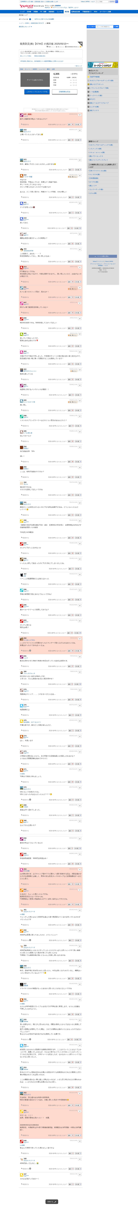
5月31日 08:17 (73, 838)
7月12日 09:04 (73, 604)
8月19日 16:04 (73, 175)
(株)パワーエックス (96, 156)
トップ (22, 11)
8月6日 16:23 (73, 287)
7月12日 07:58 (73, 620)
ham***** (26, 706)
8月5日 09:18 (73, 318)
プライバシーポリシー (96, 264)
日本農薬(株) (93, 178)
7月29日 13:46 (73, 384)
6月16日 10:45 (73, 805)
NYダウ (92, 99)
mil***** (26, 417)
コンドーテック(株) (96, 189)
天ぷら (26, 484)
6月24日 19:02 (73, 720)
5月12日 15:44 (73, 1044)
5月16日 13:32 (73, 945)
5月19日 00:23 (73, 909)
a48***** (26, 1046)
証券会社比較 (76, 11)
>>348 (22, 1145)
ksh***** (26, 891)
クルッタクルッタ (29, 673)
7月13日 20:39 (73, 520)
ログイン (47, 7)
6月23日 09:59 (73, 751)
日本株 (29, 11)
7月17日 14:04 (73, 502)
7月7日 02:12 (73, 656)
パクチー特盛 (28, 176)
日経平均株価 (95, 77)
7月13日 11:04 (73, 558)
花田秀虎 (112, 1)
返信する (26, 124)
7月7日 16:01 (73, 638)
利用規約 (100, 265)
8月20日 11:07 (73, 129)
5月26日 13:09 (73, 853)
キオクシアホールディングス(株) (101, 80)
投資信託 (51, 11)
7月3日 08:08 (73, 689)
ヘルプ (93, 1)
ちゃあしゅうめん (29, 640)
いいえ (78, 124)
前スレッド (79, 66)
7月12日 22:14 (73, 574)
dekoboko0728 (28, 250)
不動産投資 (86, 11)
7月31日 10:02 (73, 351)
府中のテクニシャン (30, 371)
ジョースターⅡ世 (29, 402)
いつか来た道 (28, 433)
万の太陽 (26, 871)
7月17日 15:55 (73, 482)
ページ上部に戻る (103, 256)
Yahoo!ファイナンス (98, 261)
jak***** (26, 386)
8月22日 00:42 (73, 114)
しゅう (26, 116)
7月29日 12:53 (73, 400)
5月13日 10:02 (73, 999)
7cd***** (26, 691)
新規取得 (58, 5)
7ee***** (26, 1176)
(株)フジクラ (94, 110)
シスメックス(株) (95, 149)
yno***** (26, 606)
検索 (116, 1)
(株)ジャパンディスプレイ (98, 160)
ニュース (59, 11)
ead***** (26, 335)
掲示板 (67, 11)
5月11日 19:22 (73, 1067)
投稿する (50, 1201)
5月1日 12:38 (73, 1174)
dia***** (26, 737)
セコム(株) (93, 193)
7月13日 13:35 (73, 543)
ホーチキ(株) (93, 182)
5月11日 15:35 (73, 1110)
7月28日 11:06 (73, 431)
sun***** (26, 304)
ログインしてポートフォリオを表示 (44, 19)
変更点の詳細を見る (39, 56)
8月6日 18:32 (73, 266)
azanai (26, 1021)
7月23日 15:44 (73, 446)
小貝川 (26, 807)
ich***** (26, 771)
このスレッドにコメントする (36, 92)
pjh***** (26, 560)
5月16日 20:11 (73, 930)
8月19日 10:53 (73, 202)
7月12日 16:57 (73, 589)
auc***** (26, 522)
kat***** (26, 822)
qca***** (26, 289)
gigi (25, 575)
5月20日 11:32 (73, 889)
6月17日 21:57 (73, 769)
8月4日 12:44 (73, 333)
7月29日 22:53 (73, 369)
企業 (53, 69)
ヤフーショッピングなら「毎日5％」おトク (65, 7)
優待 (48, 69)
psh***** (26, 204)
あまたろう (27, 131)
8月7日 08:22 (73, 249)
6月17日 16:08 (73, 787)
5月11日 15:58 (73, 1092)
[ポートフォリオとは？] (30, 19)
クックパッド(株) (96, 95)
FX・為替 (43, 11)
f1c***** (26, 545)
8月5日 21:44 (73, 302)
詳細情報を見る (64, 92)
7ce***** (26, 591)
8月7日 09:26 (73, 233)
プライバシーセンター (110, 264)
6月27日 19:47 (73, 704)
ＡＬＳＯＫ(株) (94, 174)
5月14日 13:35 (73, 965)
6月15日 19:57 (73, 820)
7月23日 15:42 (73, 466)
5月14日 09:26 (73, 983)
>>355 (22, 1004)
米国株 (36, 11)
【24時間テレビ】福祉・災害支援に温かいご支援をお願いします (39, 1)
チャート (28, 69)
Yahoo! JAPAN (85, 1)
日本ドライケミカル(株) (97, 171)
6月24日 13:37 (73, 735)
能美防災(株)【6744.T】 (37, 23)
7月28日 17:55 (73, 415)
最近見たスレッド (24, 26)
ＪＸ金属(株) (94, 92)
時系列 (35, 69)
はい (70, 124)
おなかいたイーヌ (29, 911)
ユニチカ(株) (94, 107)
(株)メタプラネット (97, 84)
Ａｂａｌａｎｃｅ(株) (97, 152)
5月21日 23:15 (73, 869)
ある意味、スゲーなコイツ (32, 722)
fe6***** (26, 235)
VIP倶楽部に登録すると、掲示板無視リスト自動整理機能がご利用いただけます (41, 61)
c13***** (26, 319)
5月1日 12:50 (73, 1158)
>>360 (22, 914)
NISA (95, 11)
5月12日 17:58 (73, 1019)
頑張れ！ (26, 448)
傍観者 (26, 985)
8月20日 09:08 (73, 159)
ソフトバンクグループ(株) (99, 88)
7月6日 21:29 (73, 671)
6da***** (26, 353)
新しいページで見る (25, 56)
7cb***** (26, 268)
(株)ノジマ (93, 186)
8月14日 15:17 (73, 218)
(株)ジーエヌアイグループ (99, 103)
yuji (25, 840)
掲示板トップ (23, 15)
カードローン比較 (105, 11)
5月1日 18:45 (73, 1140)
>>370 (22, 774)
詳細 (21, 69)
